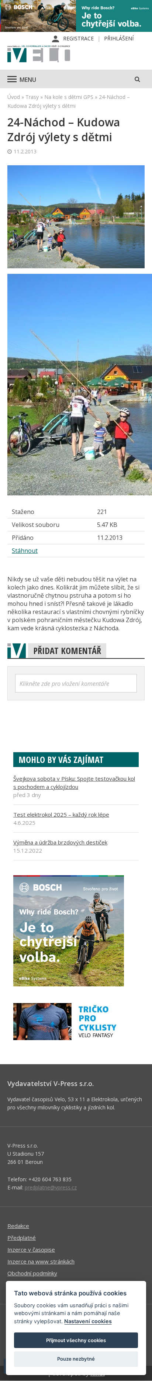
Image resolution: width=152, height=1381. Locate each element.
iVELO (38, 54)
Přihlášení (119, 38)
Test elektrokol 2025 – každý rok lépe (61, 814)
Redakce (18, 1225)
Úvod (13, 96)
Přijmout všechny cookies (76, 1340)
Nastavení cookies (88, 1321)
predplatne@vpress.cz (51, 1187)
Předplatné (21, 1237)
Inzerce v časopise (31, 1249)
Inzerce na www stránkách (41, 1261)
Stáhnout (25, 551)
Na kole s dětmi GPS (68, 96)
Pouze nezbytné (76, 1359)
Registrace (78, 38)
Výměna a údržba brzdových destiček (60, 842)
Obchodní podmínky (32, 1273)
